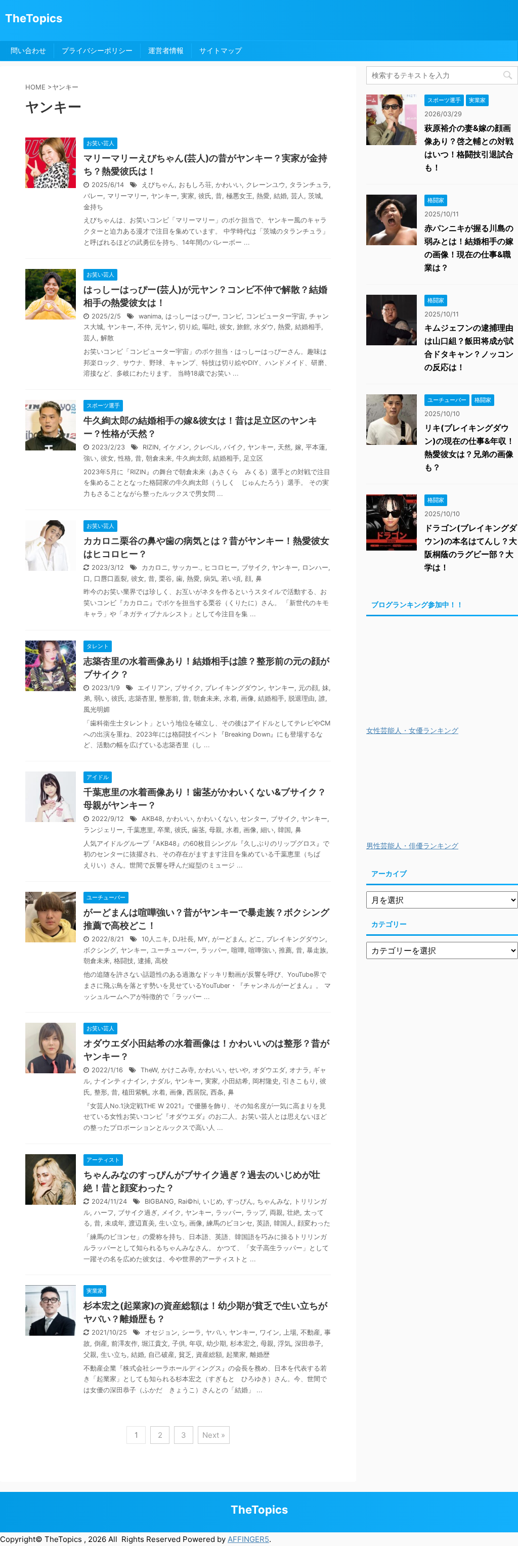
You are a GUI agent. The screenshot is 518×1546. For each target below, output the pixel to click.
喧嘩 (237, 950)
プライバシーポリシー (97, 50)
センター (253, 819)
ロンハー (315, 567)
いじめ (213, 1201)
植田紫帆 (135, 1092)
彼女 (226, 327)
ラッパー (214, 950)
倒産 (100, 1343)
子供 (178, 1343)
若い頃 (231, 578)
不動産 (310, 1332)
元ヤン (165, 327)
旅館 (243, 327)
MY (203, 939)
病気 (210, 578)
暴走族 (316, 950)
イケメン (176, 447)
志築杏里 (141, 698)
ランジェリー (103, 830)
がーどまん (228, 939)
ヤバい (215, 1332)
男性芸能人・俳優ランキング (412, 846)
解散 (107, 338)
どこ (255, 939)
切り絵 (188, 327)
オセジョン (161, 1332)
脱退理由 (301, 698)
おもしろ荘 (195, 185)
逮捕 (144, 961)
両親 (276, 1212)
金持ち (93, 207)
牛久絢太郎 (192, 458)
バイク (233, 447)
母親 (215, 830)
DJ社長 (183, 939)
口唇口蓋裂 (110, 578)
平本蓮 (315, 447)
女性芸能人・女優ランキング (412, 730)
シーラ (191, 1332)
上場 (289, 1332)
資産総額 (209, 1354)
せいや (238, 1070)
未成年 (114, 1223)
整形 (100, 1092)
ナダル (160, 1081)
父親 (90, 1354)
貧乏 (185, 1354)
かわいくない (216, 819)
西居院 (196, 1092)
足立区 (253, 458)
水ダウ (264, 327)
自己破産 (161, 1354)
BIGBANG (159, 1201)
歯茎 (198, 830)
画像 (247, 698)
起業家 (236, 1354)
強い (90, 458)
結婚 (280, 196)
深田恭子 (308, 1343)
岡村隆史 (265, 1081)
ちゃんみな (273, 1201)
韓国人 (283, 1223)
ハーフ (104, 1212)
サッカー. (186, 567)
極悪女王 (239, 196)
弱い (100, 698)
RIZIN (151, 447)
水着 (230, 698)
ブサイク (254, 567)
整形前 (169, 698)
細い (267, 830)
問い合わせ (28, 50)
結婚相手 (308, 327)
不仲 (144, 327)
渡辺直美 (141, 1223)
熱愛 (263, 196)
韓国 (284, 830)
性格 (124, 458)
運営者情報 (166, 50)
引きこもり (299, 1081)
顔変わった (313, 1223)
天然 (284, 447)
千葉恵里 (140, 830)
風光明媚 (96, 709)
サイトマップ (220, 50)
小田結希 (235, 1081)
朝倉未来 (159, 458)
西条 (217, 1092)
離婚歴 (260, 1354)
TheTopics (33, 18)
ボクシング (99, 950)
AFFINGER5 (248, 1539)
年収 (195, 1343)
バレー (93, 196)
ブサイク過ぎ (137, 1212)
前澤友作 (124, 1343)
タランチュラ (309, 185)
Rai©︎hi (188, 1201)
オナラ (299, 1070)
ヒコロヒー (220, 567)
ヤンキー (164, 196)
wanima (150, 316)
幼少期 (216, 1343)
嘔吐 (208, 327)
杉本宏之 (243, 1343)
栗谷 (165, 578)
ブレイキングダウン (234, 688)
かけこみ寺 (177, 1070)
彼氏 (204, 196)
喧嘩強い (261, 950)
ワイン (269, 1332)
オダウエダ (268, 1070)
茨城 (314, 196)
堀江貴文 (155, 1343)
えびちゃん (158, 185)
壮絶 (293, 1212)
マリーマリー (127, 196)
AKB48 (152, 819)
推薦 (285, 950)
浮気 (284, 1343)
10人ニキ (155, 939)
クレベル (206, 447)
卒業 (163, 830)
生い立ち (172, 1223)
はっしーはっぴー (191, 316)
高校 (161, 961)
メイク (171, 1212)
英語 (263, 1223)
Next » (213, 1435)
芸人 (297, 196)
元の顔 (308, 688)
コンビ (232, 316)
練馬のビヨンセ (229, 1223)
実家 (187, 196)
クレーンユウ (265, 185)
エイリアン (154, 688)
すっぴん (240, 1201)
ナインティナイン (120, 1081)
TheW (149, 1070)
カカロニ (155, 567)
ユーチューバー (174, 950)
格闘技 (124, 961)
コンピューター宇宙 (275, 316)
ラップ (256, 1212)
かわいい (228, 185)
